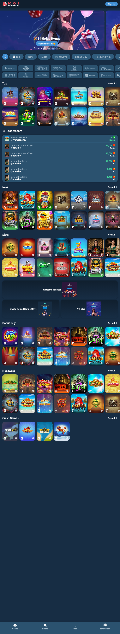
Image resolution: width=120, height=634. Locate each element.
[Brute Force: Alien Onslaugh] (96, 200)
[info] (16, 103)
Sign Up (111, 4)
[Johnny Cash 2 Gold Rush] (62, 96)
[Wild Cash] (10, 336)
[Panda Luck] (27, 267)
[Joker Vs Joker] (10, 356)
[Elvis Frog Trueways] (27, 116)
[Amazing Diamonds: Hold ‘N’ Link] (27, 247)
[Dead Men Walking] (62, 200)
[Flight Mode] (96, 220)
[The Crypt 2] (27, 220)
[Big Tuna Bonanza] (79, 96)
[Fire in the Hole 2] (45, 336)
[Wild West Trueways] (10, 96)
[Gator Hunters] (62, 220)
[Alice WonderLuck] (27, 336)
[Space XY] (10, 431)
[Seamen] (79, 200)
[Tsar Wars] (79, 220)
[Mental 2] (79, 336)
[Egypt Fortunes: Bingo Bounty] (10, 247)
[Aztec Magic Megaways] (10, 383)
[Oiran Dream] (62, 336)
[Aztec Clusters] (96, 116)
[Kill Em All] (45, 116)
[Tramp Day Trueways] (45, 247)
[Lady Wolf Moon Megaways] (45, 96)
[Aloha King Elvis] (10, 116)
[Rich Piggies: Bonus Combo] (10, 267)
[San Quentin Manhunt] (10, 200)
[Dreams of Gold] (96, 383)
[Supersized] (45, 200)
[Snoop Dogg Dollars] (27, 96)
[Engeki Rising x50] (79, 356)
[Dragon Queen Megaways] (62, 247)
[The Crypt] (45, 267)
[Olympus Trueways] (79, 116)
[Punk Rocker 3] (10, 220)
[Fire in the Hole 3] (62, 116)
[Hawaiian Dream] (45, 356)
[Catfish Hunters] (27, 200)
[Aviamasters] (27, 431)
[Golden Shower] (45, 220)
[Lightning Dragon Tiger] (96, 247)
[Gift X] (62, 431)
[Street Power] (62, 356)
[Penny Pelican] (79, 247)
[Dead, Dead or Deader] (62, 267)
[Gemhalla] (96, 96)
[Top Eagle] (45, 431)
